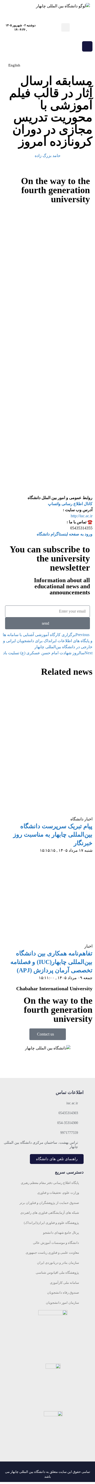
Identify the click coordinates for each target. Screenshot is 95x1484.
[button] (65, 27)
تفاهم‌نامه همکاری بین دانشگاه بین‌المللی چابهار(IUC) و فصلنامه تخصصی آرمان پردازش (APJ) (51, 962)
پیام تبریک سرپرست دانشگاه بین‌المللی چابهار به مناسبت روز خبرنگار (52, 834)
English (14, 65)
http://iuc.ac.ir (81, 516)
